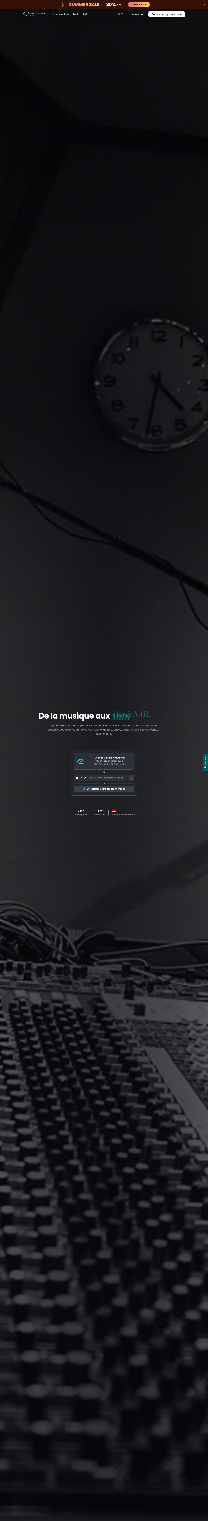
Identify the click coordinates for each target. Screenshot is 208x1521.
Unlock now (139, 4)
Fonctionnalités (60, 14)
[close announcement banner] (204, 4)
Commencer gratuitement (167, 14)
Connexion (138, 14)
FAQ (85, 14)
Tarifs (76, 14)
